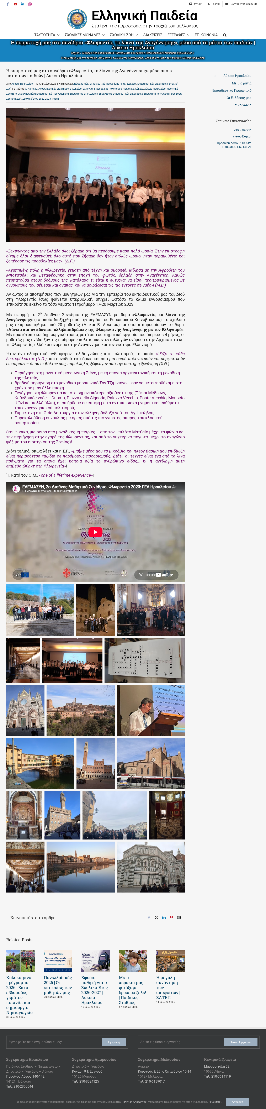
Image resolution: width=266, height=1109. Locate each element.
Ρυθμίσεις (214, 1101)
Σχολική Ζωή (13, 98)
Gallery (20, 961)
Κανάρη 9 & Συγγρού (87, 1071)
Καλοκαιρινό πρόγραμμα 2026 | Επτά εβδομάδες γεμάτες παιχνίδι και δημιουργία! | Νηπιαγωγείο (19, 995)
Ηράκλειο (128, 88)
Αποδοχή (237, 1101)
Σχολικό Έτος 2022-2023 (36, 98)
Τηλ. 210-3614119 (217, 1076)
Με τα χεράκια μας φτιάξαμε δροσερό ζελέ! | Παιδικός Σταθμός (132, 990)
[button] (225, 34)
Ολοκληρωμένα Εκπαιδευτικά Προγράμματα (43, 93)
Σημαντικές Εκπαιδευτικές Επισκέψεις (121, 93)
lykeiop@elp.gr (242, 136)
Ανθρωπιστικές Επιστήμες (53, 88)
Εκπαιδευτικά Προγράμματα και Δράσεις (113, 83)
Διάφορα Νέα (81, 83)
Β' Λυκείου (76, 88)
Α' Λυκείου (31, 88)
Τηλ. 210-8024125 (85, 1081)
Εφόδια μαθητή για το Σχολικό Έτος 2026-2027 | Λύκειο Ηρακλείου (94, 990)
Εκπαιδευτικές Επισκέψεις (152, 83)
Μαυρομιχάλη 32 (216, 1066)
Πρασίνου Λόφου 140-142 (25, 1076)
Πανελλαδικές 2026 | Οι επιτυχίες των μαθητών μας (58, 985)
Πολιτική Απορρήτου (134, 1101)
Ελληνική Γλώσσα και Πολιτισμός (102, 88)
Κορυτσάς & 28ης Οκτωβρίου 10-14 (164, 1071)
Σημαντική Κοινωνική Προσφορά (163, 93)
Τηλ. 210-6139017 (151, 1081)
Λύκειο (139, 88)
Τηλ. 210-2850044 (19, 1086)
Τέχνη (55, 98)
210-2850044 (242, 129)
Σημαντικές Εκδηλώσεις (84, 93)
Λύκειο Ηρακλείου (22, 83)
